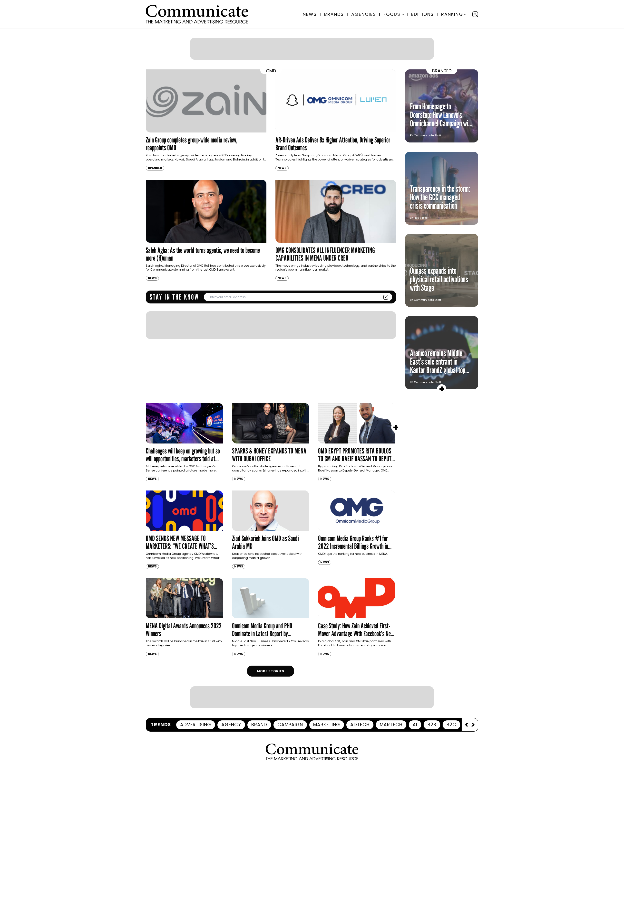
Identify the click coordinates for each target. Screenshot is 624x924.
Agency (231, 724)
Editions (422, 14)
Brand (259, 724)
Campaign (290, 724)
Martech (391, 724)
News (310, 14)
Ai (415, 724)
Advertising (195, 724)
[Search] (475, 14)
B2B (432, 724)
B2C (451, 724)
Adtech (360, 724)
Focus (391, 14)
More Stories (270, 671)
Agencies (363, 14)
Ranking (452, 14)
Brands (334, 14)
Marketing (326, 724)
